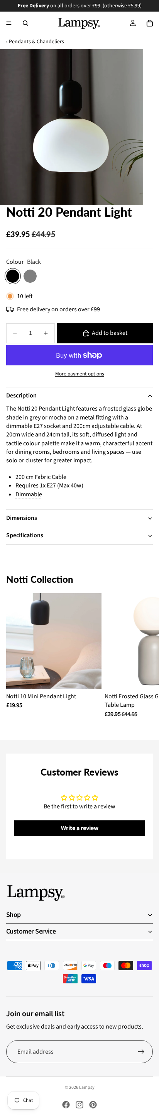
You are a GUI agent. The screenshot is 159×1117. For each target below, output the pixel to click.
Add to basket (109, 333)
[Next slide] (144, 655)
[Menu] (9, 23)
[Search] (25, 23)
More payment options (79, 373)
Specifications (24, 535)
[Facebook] (66, 1104)
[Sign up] (141, 1052)
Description (21, 395)
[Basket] (149, 23)
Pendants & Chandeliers (36, 42)
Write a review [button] (79, 828)
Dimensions (21, 518)
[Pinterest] (93, 1104)
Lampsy (87, 1087)
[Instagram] (79, 1104)
